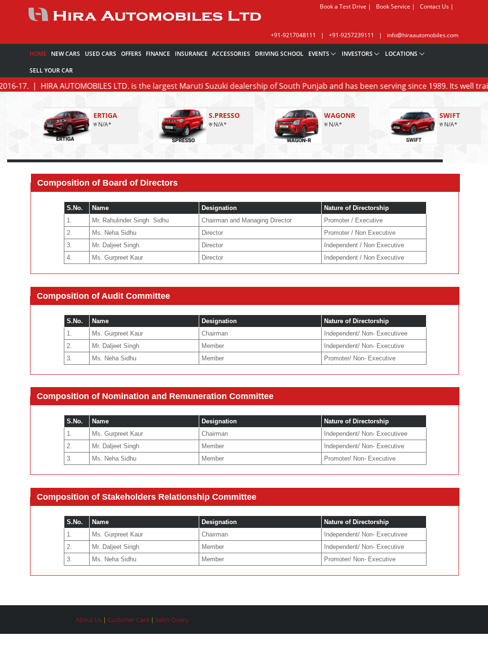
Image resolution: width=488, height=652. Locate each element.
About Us (89, 619)
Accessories (231, 54)
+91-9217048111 (293, 35)
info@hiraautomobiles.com (422, 35)
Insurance (191, 54)
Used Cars (100, 54)
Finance (158, 54)
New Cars (65, 54)
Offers (131, 54)
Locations (401, 54)
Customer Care (129, 619)
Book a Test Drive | (345, 6)
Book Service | (395, 6)
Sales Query (171, 619)
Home (38, 54)
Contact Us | (437, 6)
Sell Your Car (51, 70)
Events (318, 54)
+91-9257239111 (351, 35)
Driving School (279, 54)
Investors (357, 54)
